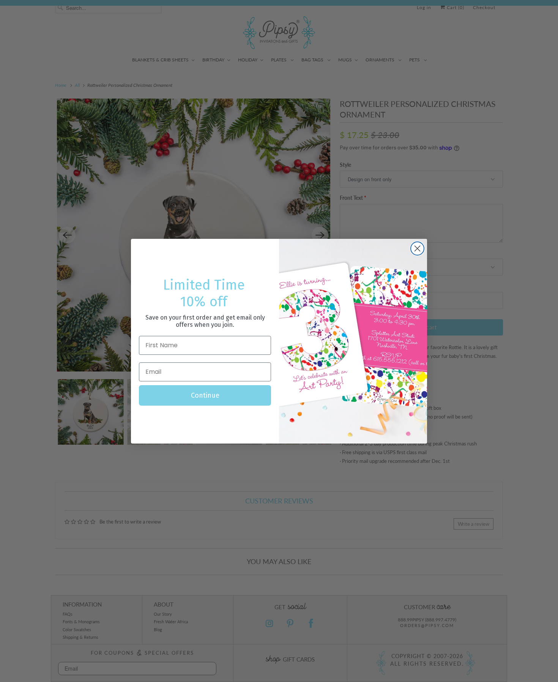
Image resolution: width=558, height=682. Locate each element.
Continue (205, 395)
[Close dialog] (417, 248)
